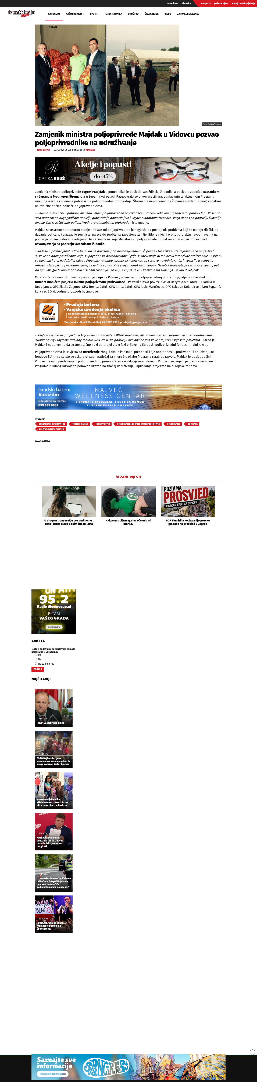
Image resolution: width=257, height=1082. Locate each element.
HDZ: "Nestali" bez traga (50, 723)
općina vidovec (102, 424)
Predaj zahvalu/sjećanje (243, 3)
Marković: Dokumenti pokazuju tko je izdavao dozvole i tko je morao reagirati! (50, 842)
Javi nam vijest (221, 3)
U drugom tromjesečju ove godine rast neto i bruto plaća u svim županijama (69, 522)
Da (39, 655)
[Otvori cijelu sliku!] (107, 75)
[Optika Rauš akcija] (128, 170)
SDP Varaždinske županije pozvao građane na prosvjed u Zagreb (188, 522)
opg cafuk (193, 424)
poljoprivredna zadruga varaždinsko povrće (138, 424)
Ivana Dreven (43, 150)
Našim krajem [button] (74, 13)
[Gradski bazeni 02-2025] (128, 397)
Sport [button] (94, 13)
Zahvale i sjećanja (188, 13)
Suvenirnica (173, 3)
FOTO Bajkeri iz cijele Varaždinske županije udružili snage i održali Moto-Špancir (53, 761)
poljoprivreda (173, 424)
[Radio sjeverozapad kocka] (53, 611)
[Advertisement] (128, 561)
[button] (37, 506)
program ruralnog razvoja (51, 429)
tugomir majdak (80, 424)
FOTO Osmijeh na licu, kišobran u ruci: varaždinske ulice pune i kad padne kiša (52, 802)
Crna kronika (113, 13)
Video (168, 13)
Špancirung (152, 13)
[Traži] (213, 14)
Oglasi (53, 27)
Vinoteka (186, 3)
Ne (39, 659)
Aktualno (54, 13)
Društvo (133, 13)
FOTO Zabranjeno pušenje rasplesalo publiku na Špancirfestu (51, 926)
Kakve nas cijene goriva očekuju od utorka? (128, 522)
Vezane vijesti (128, 477)
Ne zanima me (45, 663)
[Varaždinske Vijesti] (21, 13)
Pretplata (206, 3)
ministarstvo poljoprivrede (52, 424)
